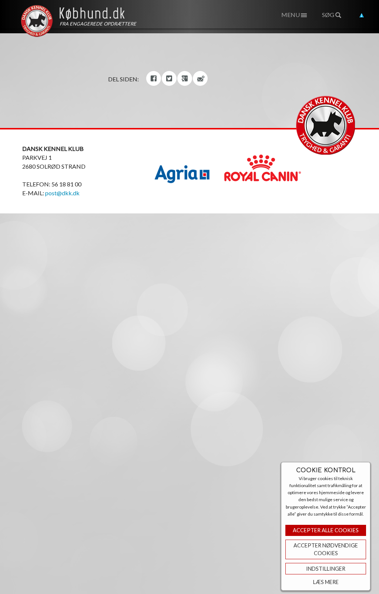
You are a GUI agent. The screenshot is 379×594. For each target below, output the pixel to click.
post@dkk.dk (62, 192)
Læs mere (326, 582)
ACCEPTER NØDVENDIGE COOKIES (326, 549)
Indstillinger (325, 569)
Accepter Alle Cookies (326, 530)
